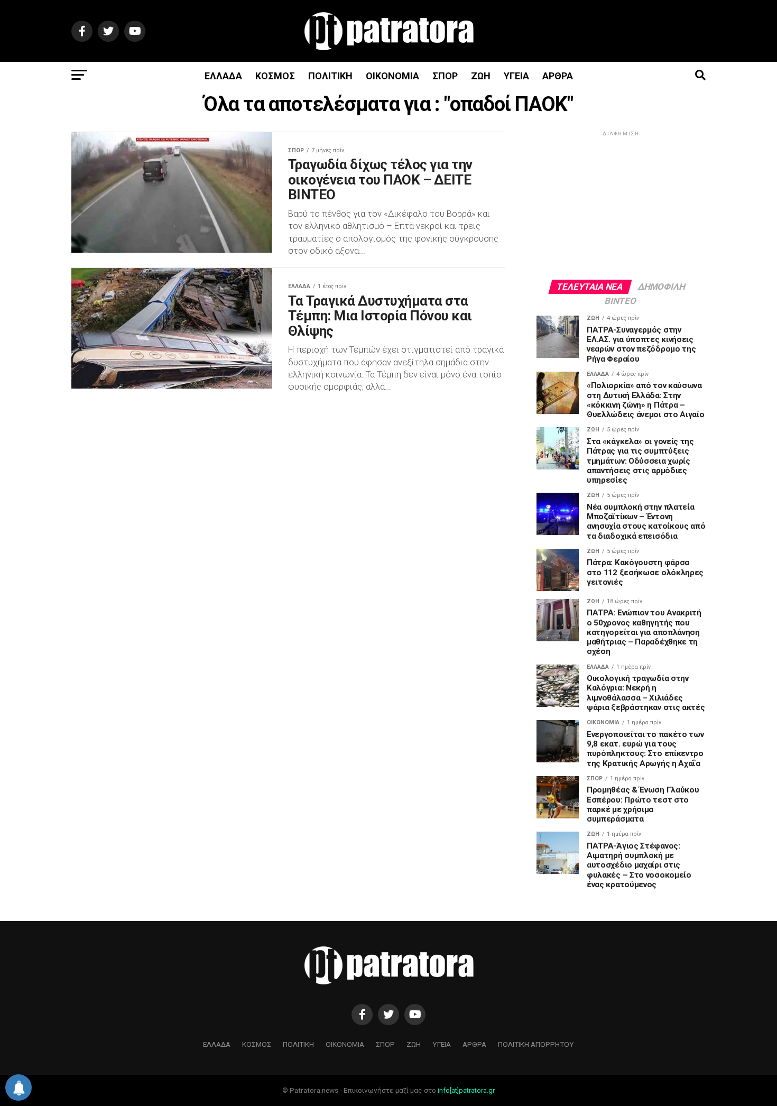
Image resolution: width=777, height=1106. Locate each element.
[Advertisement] (621, 205)
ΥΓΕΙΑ (516, 75)
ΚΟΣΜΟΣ (275, 75)
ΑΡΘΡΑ (557, 75)
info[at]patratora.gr (466, 1090)
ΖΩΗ (481, 75)
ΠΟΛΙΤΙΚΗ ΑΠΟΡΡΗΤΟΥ (536, 1044)
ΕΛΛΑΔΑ (223, 75)
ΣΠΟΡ (445, 75)
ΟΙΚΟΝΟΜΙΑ (392, 75)
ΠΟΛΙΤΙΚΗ (330, 75)
